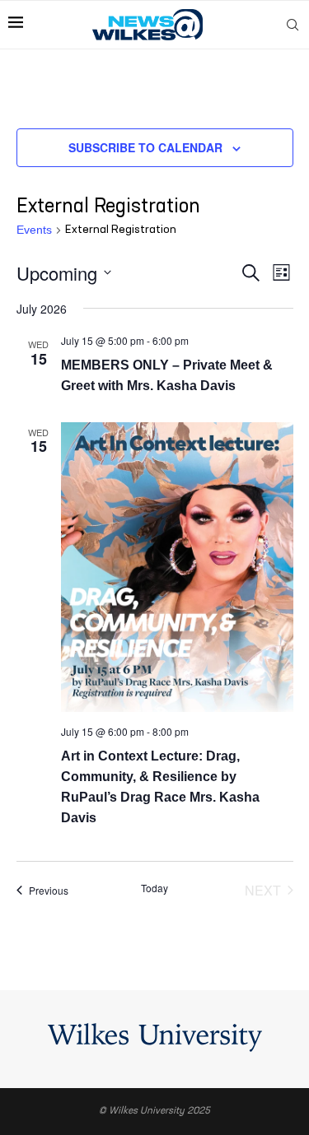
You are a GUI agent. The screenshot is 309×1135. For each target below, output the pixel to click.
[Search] (292, 25)
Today (154, 888)
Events (34, 229)
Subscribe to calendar (145, 147)
